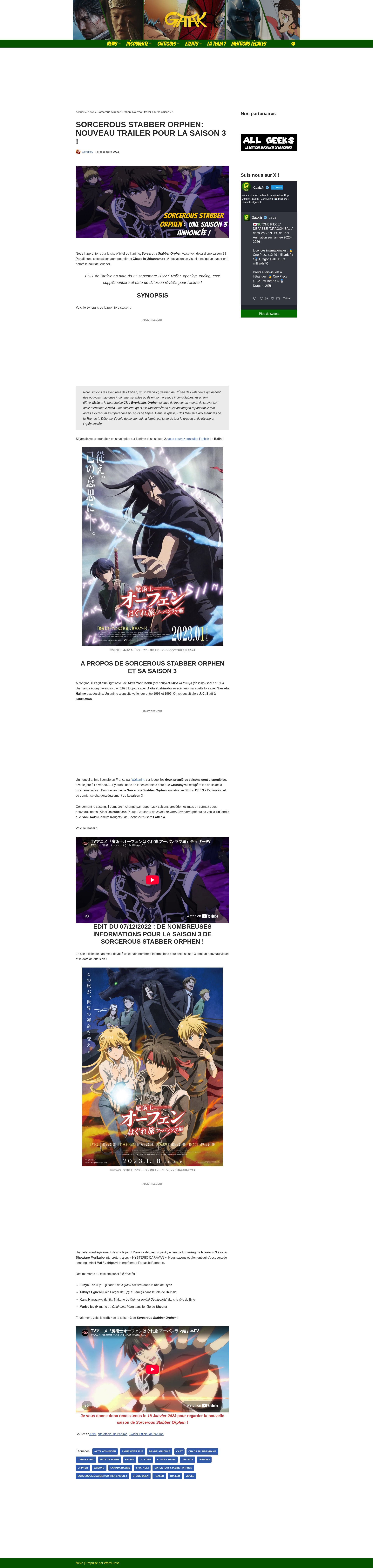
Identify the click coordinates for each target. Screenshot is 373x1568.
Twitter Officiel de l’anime (146, 1434)
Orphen (83, 1467)
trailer (175, 1476)
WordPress (111, 1563)
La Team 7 (216, 43)
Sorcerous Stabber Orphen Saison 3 (102, 1476)
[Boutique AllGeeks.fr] (269, 161)
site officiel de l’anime (112, 1434)
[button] (119, 43)
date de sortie (109, 1459)
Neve (79, 1563)
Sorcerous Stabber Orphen (173, 1467)
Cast (179, 1451)
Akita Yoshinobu (105, 1451)
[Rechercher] (293, 44)
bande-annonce (159, 1451)
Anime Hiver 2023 (132, 1451)
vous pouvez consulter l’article (188, 438)
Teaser (159, 1476)
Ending (129, 1459)
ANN (92, 1434)
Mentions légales (248, 43)
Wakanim (138, 779)
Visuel (190, 1476)
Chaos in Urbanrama (202, 1451)
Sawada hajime (120, 1467)
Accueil (80, 111)
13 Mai (272, 218)
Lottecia (187, 1459)
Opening (204, 1459)
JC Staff (145, 1459)
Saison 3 (99, 1467)
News (91, 111)
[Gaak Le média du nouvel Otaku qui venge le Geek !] (186, 20)
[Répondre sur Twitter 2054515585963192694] (255, 299)
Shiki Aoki (142, 1467)
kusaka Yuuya (166, 1459)
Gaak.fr (257, 217)
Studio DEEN (141, 1476)
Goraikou (87, 151)
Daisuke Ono (86, 1459)
